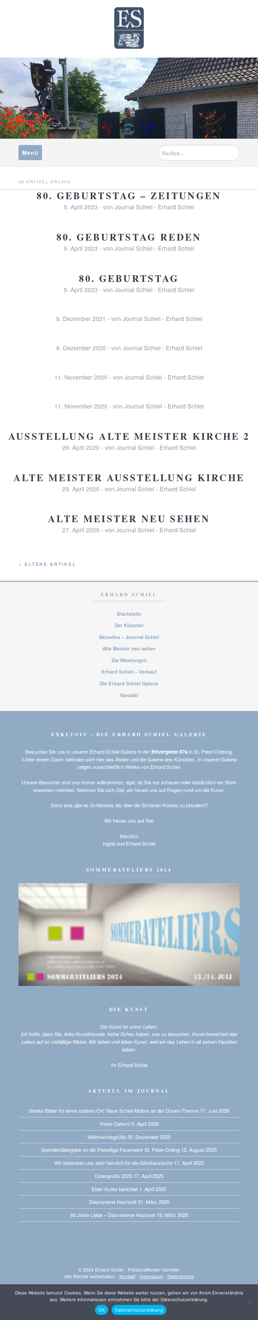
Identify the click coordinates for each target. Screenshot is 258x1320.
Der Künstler (129, 625)
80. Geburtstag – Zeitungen (129, 195)
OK (101, 1310)
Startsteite (129, 613)
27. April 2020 (80, 530)
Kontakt (129, 695)
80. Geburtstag (129, 278)
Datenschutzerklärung (139, 1310)
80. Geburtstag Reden (128, 237)
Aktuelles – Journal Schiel (129, 637)
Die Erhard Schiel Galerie (129, 683)
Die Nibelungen (129, 660)
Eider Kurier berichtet (115, 1188)
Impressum (151, 1276)
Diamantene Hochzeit (112, 1201)
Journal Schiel (134, 207)
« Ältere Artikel (47, 564)
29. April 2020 (80, 447)
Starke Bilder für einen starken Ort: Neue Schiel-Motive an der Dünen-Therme (114, 1110)
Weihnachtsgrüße (106, 1136)
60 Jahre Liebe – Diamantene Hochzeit (112, 1214)
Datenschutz (180, 1276)
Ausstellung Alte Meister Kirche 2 (129, 436)
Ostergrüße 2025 (113, 1175)
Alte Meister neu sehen (129, 518)
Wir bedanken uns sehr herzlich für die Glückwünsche (113, 1162)
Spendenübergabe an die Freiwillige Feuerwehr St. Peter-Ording (110, 1149)
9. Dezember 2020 (81, 348)
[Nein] (249, 1302)
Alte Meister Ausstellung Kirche (129, 477)
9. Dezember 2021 (81, 318)
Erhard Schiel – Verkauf (129, 671)
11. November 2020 (81, 377)
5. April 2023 (81, 207)
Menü (30, 152)
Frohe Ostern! (115, 1123)
